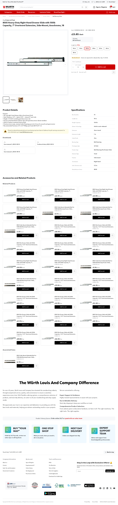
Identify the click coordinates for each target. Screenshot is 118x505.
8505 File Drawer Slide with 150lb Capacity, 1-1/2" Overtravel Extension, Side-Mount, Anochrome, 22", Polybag (103, 316)
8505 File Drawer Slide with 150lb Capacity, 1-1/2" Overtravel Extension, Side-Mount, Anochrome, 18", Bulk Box (103, 280)
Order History (29, 468)
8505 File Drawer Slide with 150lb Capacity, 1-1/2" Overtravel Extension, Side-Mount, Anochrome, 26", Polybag (103, 298)
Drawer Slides (46, 16)
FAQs (50, 462)
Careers (5, 465)
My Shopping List (30, 470)
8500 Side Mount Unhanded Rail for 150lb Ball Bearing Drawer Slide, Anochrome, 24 (102, 262)
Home (4, 16)
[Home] (8, 7)
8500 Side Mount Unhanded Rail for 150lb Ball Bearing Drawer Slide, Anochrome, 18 (26, 357)
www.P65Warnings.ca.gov (26, 132)
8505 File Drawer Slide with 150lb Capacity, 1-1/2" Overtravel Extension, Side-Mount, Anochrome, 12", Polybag (65, 334)
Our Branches (52, 465)
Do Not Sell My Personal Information (107, 501)
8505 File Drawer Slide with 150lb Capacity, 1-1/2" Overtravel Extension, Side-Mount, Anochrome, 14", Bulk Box (103, 227)
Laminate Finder (45, 12)
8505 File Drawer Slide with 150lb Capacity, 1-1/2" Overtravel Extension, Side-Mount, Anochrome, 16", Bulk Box (103, 244)
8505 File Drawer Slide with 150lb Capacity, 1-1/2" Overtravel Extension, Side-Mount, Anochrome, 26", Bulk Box (65, 227)
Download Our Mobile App (55, 476)
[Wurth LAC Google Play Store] (50, 493)
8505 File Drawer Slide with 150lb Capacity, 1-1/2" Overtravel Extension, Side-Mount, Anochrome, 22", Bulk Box (27, 244)
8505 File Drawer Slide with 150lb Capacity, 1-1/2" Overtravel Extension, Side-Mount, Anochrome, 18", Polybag (27, 316)
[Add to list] (36, 199)
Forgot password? (30, 465)
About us (5, 462)
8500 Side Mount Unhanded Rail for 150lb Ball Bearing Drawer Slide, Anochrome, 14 (26, 227)
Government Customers (9, 470)
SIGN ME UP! (110, 471)
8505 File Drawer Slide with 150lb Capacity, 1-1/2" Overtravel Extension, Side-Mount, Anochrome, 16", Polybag (65, 316)
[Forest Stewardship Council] (59, 485)
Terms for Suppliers (53, 470)
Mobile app (112, 12)
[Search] (82, 7)
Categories (8, 12)
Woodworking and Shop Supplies (17, 16)
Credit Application (53, 473)
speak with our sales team (73, 418)
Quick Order (21, 12)
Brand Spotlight (59, 12)
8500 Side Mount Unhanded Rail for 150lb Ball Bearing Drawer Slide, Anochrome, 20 (26, 280)
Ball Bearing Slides (57, 16)
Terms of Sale (52, 468)
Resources (31, 12)
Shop (9, 20)
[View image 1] (35, 62)
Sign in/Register (30, 462)
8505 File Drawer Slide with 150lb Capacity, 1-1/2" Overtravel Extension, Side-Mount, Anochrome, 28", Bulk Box (65, 280)
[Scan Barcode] (86, 7)
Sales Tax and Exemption (9, 468)
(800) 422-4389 (17, 452)
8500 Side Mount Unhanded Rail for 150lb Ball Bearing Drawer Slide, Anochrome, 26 (64, 209)
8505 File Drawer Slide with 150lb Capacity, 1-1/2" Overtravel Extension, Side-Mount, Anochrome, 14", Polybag (27, 334)
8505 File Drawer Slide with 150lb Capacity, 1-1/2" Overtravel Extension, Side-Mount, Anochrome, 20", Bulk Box (65, 244)
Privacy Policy (87, 501)
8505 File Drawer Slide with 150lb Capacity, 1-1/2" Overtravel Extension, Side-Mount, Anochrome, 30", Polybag (27, 298)
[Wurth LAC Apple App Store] (89, 485)
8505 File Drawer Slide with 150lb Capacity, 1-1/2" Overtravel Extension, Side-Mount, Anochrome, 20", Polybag (65, 298)
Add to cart (25, 199)
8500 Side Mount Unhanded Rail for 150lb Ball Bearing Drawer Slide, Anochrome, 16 (102, 209)
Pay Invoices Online (31, 473)
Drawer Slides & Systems (34, 16)
